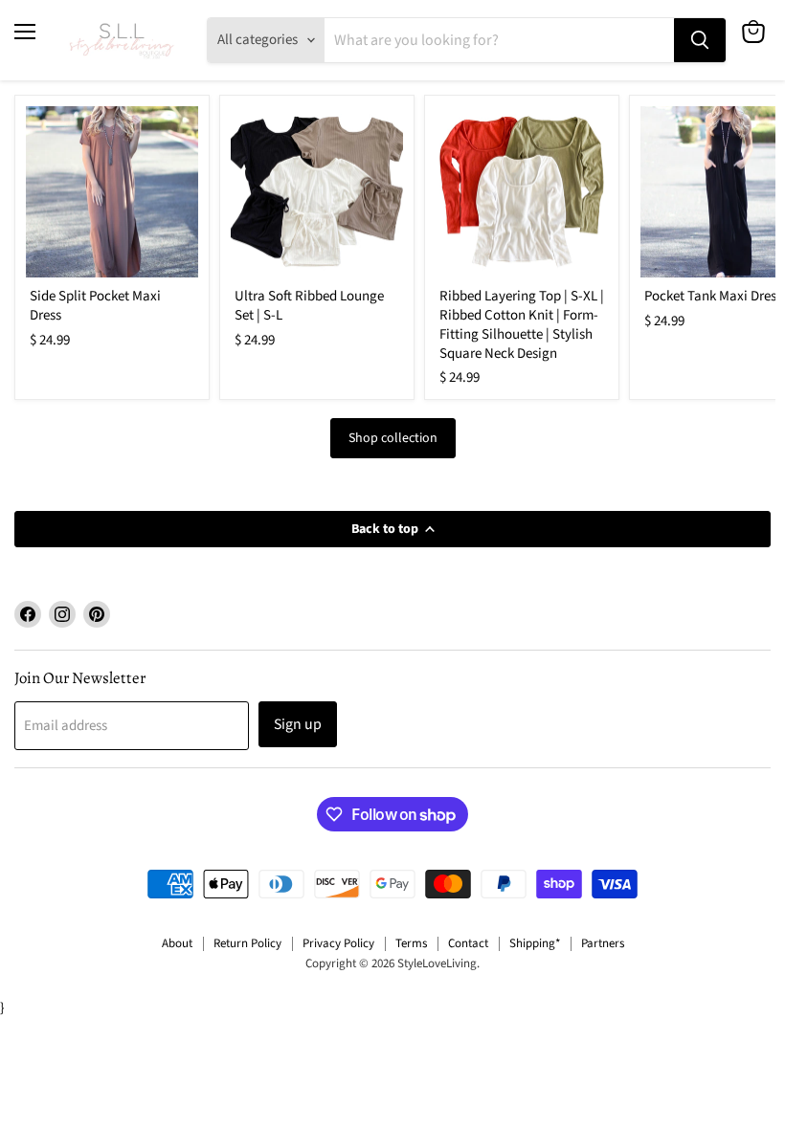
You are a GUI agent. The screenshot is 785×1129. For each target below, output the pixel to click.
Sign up (298, 724)
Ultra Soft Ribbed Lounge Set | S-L (309, 305)
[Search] (700, 40)
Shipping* (534, 943)
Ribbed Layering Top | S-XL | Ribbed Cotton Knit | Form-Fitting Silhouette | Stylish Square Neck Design (521, 324)
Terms (411, 943)
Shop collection (392, 438)
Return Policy (247, 943)
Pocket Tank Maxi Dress (713, 296)
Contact (468, 943)
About (177, 943)
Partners (602, 943)
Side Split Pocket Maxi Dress (95, 305)
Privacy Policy (338, 943)
